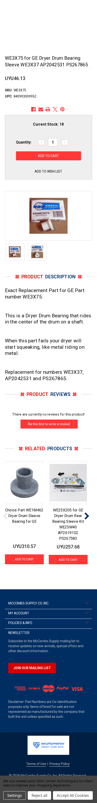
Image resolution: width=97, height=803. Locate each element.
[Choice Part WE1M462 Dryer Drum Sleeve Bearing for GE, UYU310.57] (24, 482)
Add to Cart (24, 559)
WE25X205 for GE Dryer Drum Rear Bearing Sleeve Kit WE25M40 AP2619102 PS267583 (68, 524)
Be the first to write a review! (49, 424)
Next (86, 516)
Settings (14, 795)
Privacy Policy (59, 764)
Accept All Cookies (73, 795)
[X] (55, 109)
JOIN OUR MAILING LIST (32, 668)
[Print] (47, 109)
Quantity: (24, 142)
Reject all (39, 795)
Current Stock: (48, 124)
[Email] (40, 109)
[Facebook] (33, 109)
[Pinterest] (62, 109)
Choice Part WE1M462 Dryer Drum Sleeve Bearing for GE (24, 516)
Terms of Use (36, 764)
